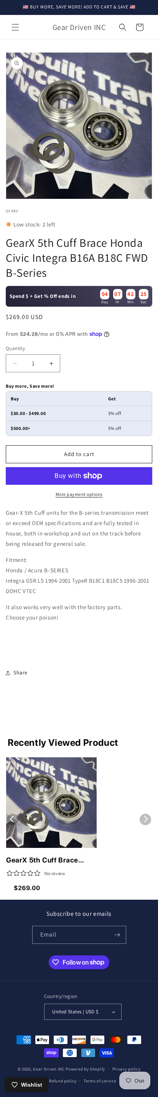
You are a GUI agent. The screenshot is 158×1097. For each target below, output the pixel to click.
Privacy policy (126, 1069)
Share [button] (20, 672)
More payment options (79, 494)
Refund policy (62, 1081)
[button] (15, 27)
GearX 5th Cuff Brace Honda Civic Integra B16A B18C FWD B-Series (49, 860)
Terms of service (100, 1081)
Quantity (15, 348)
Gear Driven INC (49, 1069)
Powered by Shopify (85, 1069)
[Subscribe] (117, 935)
